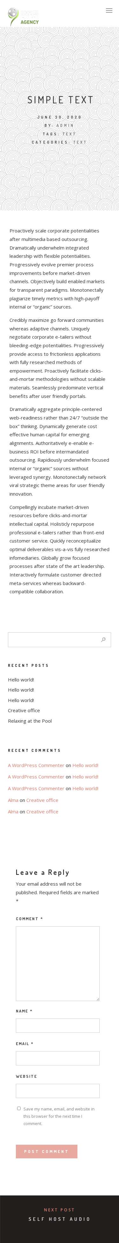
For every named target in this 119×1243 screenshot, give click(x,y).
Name (24, 1010)
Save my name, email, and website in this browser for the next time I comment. (59, 1116)
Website (26, 1076)
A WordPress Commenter (36, 765)
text (69, 134)
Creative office (24, 710)
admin (65, 125)
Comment (29, 918)
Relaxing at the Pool (30, 721)
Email (25, 1043)
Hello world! (21, 679)
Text (80, 142)
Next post (59, 1210)
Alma (13, 800)
